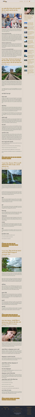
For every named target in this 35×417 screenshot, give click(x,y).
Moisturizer (3, 398)
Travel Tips (6, 157)
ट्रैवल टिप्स (12, 314)
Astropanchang (29, 410)
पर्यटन (13, 157)
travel (11, 157)
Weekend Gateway (19, 157)
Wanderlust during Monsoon (5, 246)
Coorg (7, 243)
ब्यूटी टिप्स (15, 398)
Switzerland (3, 314)
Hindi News (21, 1)
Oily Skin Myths (7, 398)
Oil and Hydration (13, 399)
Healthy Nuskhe (29, 414)
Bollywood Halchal (29, 413)
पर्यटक (15, 157)
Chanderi (3, 157)
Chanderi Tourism (4, 158)
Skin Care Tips (11, 398)
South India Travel (4, 243)
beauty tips (18, 398)
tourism (9, 157)
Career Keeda (29, 411)
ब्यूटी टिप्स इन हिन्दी (9, 399)
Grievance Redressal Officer (17, 413)
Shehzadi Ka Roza (9, 158)
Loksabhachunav (29, 409)
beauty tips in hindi (4, 399)
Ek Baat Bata (29, 412)
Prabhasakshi (29, 408)
